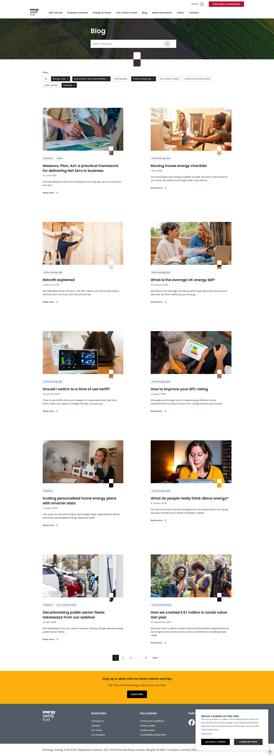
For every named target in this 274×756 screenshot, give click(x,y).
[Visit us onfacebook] (192, 723)
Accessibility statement (153, 734)
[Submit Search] (167, 43)
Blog (144, 12)
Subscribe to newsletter (226, 4)
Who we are (55, 12)
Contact (194, 12)
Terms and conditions (152, 721)
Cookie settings (248, 742)
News (60, 158)
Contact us (97, 721)
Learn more (206, 733)
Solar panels (51, 85)
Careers (95, 725)
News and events (162, 12)
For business (98, 734)
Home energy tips (142, 78)
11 (145, 657)
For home (96, 730)
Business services (78, 12)
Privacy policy (147, 725)
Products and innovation (197, 78)
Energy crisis (59, 78)
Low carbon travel (126, 12)
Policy (180, 12)
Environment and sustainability (90, 78)
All (46, 78)
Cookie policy (147, 730)
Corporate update (161, 604)
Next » (156, 657)
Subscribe (137, 694)
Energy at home (102, 12)
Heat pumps (120, 78)
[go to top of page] (270, 752)
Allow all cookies (215, 742)
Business (67, 85)
